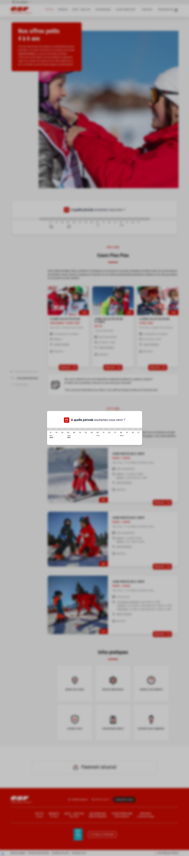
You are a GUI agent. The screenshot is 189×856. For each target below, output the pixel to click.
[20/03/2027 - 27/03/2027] (135, 429)
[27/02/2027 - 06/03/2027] (118, 429)
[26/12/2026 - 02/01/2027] (65, 429)
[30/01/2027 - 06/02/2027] (94, 429)
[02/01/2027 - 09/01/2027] (71, 429)
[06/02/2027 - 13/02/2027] (100, 429)
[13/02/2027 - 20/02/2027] (106, 429)
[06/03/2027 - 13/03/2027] (124, 429)
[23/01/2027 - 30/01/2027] (88, 429)
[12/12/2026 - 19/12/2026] (53, 429)
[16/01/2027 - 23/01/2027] (83, 429)
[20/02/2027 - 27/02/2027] (112, 429)
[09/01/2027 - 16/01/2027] (77, 429)
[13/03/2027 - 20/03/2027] (130, 429)
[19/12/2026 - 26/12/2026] (59, 429)
